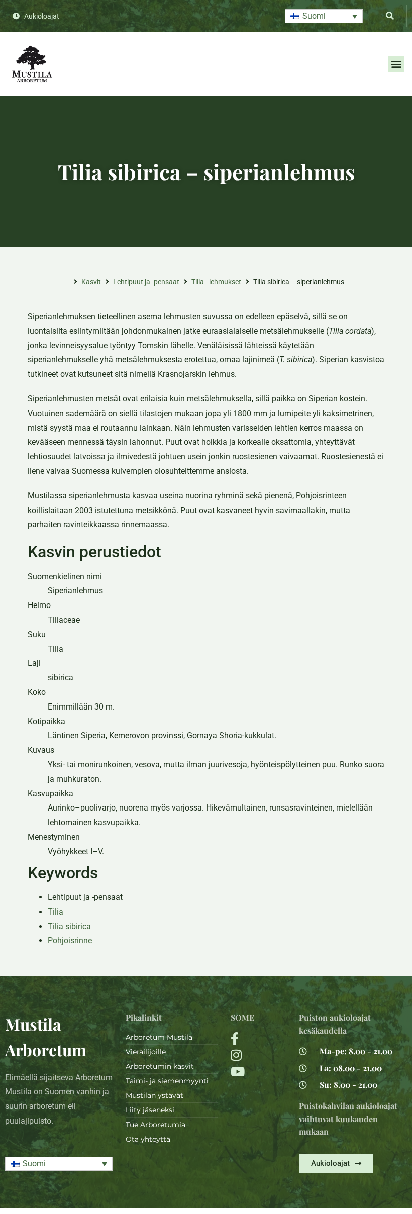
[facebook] (258, 1038)
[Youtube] (258, 1071)
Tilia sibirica (69, 926)
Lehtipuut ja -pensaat (146, 282)
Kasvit (91, 282)
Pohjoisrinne (70, 940)
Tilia (55, 912)
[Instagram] (258, 1055)
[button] (324, 16)
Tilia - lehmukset (216, 282)
